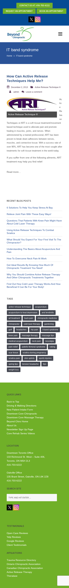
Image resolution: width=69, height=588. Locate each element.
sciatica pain (14, 358)
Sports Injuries (45, 358)
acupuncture (41, 307)
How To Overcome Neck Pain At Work (27, 258)
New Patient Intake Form (20, 409)
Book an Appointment (51, 11)
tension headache (30, 364)
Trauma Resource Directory (21, 560)
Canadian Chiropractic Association (25, 568)
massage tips (48, 335)
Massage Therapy (30, 335)
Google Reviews (15, 541)
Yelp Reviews (14, 537)
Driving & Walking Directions (21, 405)
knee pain (13, 335)
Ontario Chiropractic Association (24, 564)
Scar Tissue (13, 352)
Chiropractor (14, 324)
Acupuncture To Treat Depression (23, 312)
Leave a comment (34, 92)
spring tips (13, 364)
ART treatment (14, 318)
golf (10, 329)
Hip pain (34, 329)
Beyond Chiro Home (17, 421)
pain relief (13, 347)
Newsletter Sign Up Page (20, 429)
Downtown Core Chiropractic (22, 413)
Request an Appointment (19, 11)
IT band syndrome (50, 329)
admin (16, 92)
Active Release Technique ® (48, 87)
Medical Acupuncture (18, 341)
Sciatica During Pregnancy (34, 352)
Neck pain (36, 341)
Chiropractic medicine (47, 318)
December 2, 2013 (19, 87)
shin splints (29, 358)
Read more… (14, 172)
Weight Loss (14, 370)
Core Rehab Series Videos (21, 433)
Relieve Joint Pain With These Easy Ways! (29, 214)
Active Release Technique (20, 307)
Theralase (12, 576)
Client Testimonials (16, 545)
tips (44, 364)
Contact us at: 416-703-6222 (34, 5)
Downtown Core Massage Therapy (25, 417)
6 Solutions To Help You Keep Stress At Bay (30, 207)
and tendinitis (48, 312)
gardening (49, 324)
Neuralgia (49, 341)
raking (52, 347)
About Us (11, 425)
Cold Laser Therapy (32, 324)
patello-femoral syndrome (33, 347)
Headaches (21, 329)
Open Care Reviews (17, 533)
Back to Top (13, 401)
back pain (28, 318)
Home (9, 56)
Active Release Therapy (19, 572)
